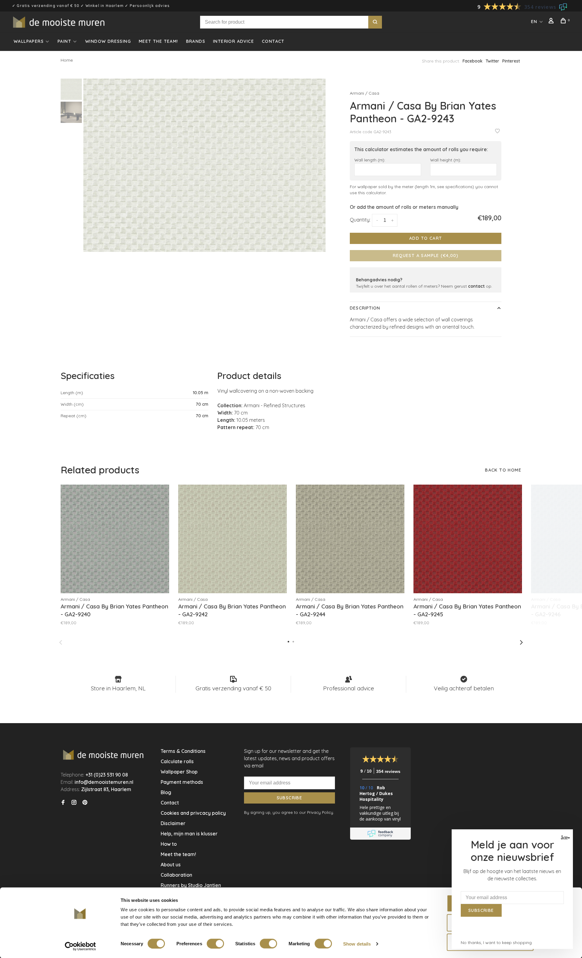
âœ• (564, 837)
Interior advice (233, 41)
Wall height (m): (445, 159)
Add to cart (425, 238)
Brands (195, 41)
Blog (166, 792)
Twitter (492, 61)
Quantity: (360, 220)
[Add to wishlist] (497, 131)
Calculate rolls (177, 761)
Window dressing (108, 41)
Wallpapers (29, 41)
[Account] (552, 21)
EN (534, 21)
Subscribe (290, 798)
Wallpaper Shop (179, 772)
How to (169, 844)
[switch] (215, 943)
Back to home (503, 470)
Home (67, 60)
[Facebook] (63, 803)
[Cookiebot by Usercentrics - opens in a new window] (80, 946)
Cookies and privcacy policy (193, 813)
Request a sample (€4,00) (425, 255)
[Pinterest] (84, 803)
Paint (64, 41)
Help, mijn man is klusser (189, 834)
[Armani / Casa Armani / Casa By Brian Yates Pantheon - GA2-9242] (232, 539)
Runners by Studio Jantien (191, 885)
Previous (61, 642)
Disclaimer (173, 823)
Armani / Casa (364, 93)
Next (521, 642)
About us (171, 865)
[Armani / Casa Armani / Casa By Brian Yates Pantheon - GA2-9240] (115, 539)
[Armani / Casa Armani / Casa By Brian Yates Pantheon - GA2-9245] (467, 539)
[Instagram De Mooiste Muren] (74, 803)
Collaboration (176, 875)
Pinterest (511, 61)
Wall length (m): (369, 159)
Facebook (473, 61)
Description (365, 308)
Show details (357, 943)
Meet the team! (158, 41)
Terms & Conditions (183, 751)
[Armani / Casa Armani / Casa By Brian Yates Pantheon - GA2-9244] (350, 539)
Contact (273, 41)
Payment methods (182, 782)
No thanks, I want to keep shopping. (497, 942)
